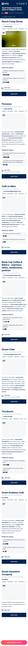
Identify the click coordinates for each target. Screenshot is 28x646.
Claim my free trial (14, 340)
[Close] (25, 300)
